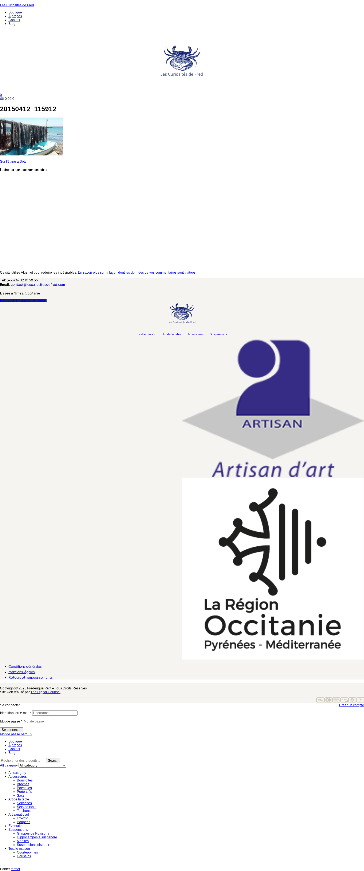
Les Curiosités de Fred (17, 5)
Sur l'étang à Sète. (13, 161)
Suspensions (218, 334)
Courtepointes (27, 852)
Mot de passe (11, 721)
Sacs (20, 795)
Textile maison (146, 334)
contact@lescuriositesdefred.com (38, 284)
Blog (11, 753)
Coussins (24, 856)
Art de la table (172, 334)
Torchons (24, 810)
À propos (15, 745)
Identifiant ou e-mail (15, 713)
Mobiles (23, 841)
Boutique (15, 741)
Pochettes (24, 788)
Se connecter (11, 730)
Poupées (23, 822)
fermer (15, 869)
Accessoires (195, 334)
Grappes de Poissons (33, 833)
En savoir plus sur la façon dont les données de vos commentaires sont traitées (136, 272)
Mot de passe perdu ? (16, 734)
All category (17, 773)
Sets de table (26, 807)
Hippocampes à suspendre (37, 837)
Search (53, 760)
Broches (23, 784)
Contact (14, 749)
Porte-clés (24, 791)
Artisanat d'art (18, 814)
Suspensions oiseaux (33, 845)
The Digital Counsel (45, 692)
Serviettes (24, 803)
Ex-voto (22, 818)
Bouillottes (25, 780)
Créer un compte (351, 705)
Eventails (15, 826)
